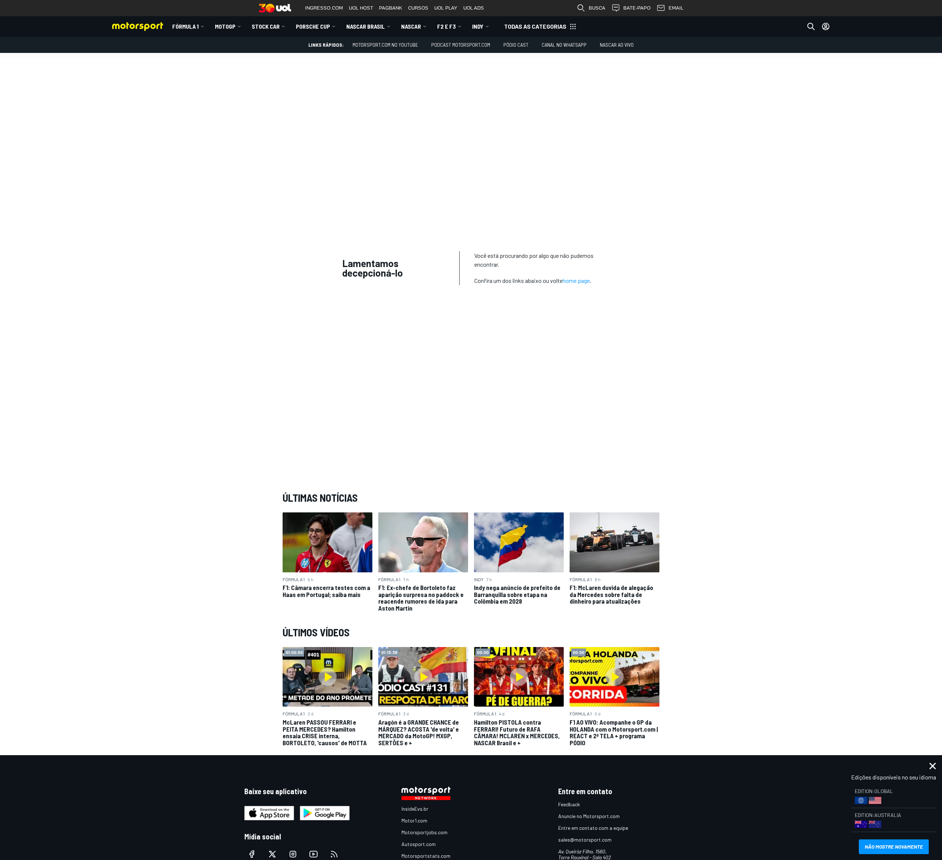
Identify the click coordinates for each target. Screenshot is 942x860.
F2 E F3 (446, 26)
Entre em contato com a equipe (593, 828)
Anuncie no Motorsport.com (589, 816)
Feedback (569, 804)
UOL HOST (361, 8)
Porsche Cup (313, 26)
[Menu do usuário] (825, 26)
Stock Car (266, 26)
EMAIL (676, 8)
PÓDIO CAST (515, 45)
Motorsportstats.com (425, 856)
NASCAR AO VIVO (617, 45)
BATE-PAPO (637, 8)
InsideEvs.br (414, 809)
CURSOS (418, 8)
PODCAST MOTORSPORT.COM (460, 45)
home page (576, 280)
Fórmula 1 (185, 26)
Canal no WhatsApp (564, 45)
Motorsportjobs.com (424, 832)
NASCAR (411, 26)
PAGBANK (390, 8)
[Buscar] (811, 26)
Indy (478, 26)
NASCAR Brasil (365, 26)
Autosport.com (418, 844)
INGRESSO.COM (324, 8)
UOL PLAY (445, 8)
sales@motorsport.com (585, 839)
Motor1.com (414, 820)
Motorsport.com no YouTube (385, 45)
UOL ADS (473, 8)
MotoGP (225, 26)
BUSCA (597, 8)
